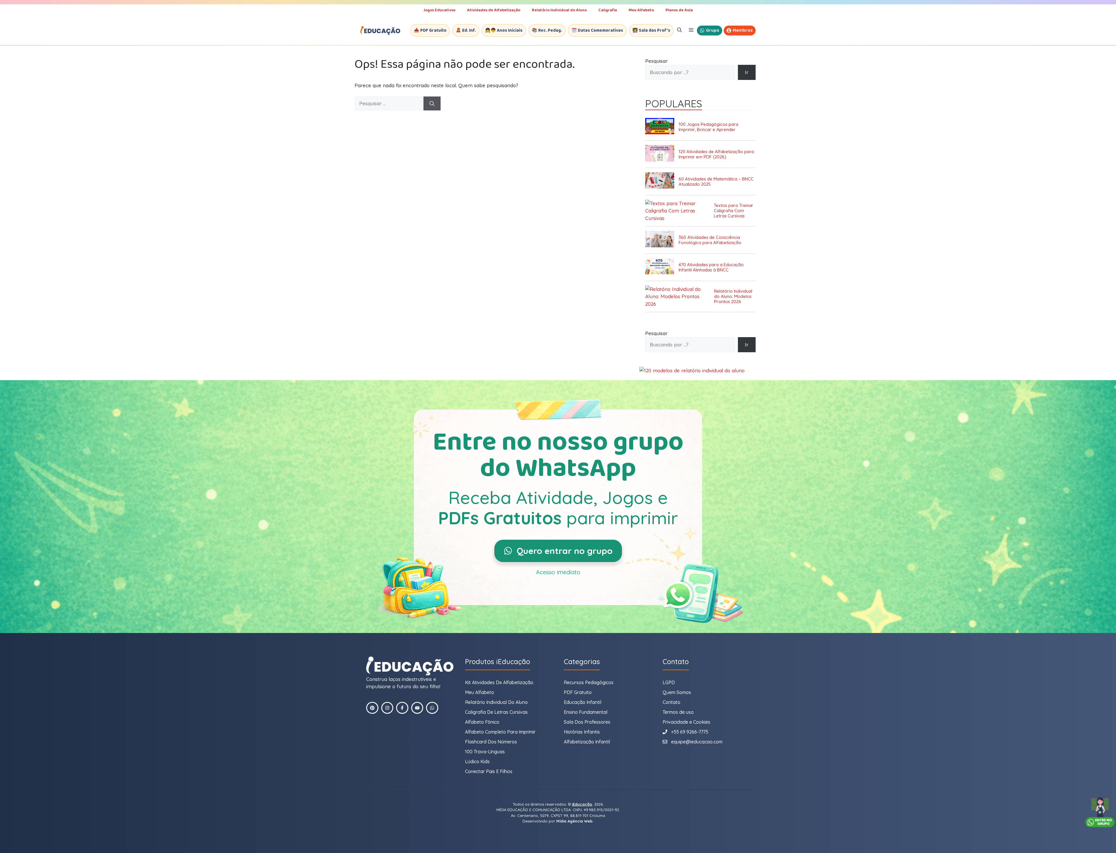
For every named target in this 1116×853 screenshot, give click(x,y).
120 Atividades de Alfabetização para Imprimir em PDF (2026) (716, 154)
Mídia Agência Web (574, 821)
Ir (746, 72)
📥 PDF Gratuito (430, 30)
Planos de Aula (679, 10)
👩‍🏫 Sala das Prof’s (651, 30)
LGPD (669, 682)
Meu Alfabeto (641, 10)
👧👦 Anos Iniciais (504, 30)
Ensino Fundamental (585, 712)
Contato (671, 702)
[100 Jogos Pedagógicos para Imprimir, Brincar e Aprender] (662, 127)
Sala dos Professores (587, 722)
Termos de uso (678, 712)
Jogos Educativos (439, 10)
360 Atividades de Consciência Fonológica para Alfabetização (710, 240)
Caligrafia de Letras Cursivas (496, 712)
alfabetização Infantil (587, 742)
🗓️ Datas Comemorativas (597, 30)
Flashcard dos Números (491, 742)
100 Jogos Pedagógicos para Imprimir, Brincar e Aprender (708, 127)
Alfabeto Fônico (482, 722)
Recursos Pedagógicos (589, 682)
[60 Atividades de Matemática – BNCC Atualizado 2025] (662, 181)
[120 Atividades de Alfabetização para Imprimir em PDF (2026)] (662, 154)
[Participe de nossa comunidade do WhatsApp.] (432, 708)
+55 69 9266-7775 (689, 732)
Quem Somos (677, 692)
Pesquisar (656, 61)
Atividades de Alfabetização (493, 10)
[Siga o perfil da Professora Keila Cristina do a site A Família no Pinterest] (372, 708)
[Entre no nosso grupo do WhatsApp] (1100, 812)
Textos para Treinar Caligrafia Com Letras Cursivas (733, 211)
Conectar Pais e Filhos (488, 771)
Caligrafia (607, 10)
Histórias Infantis (582, 732)
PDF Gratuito (578, 692)
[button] (679, 30)
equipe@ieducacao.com (696, 742)
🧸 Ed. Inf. (466, 30)
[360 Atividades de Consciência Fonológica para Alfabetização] (662, 240)
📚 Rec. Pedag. (547, 30)
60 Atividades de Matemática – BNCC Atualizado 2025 (716, 181)
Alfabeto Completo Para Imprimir (500, 732)
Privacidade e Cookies (686, 722)
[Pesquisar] (432, 103)
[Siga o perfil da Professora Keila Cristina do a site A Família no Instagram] (387, 708)
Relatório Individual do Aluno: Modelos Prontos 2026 (733, 296)
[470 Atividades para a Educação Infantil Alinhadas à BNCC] (662, 267)
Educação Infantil (582, 702)
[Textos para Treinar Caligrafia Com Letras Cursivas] (679, 211)
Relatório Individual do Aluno (559, 10)
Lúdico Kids (477, 761)
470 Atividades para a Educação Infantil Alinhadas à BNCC (711, 267)
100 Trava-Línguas (485, 751)
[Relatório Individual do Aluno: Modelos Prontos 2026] (679, 296)
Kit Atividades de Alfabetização (499, 682)
